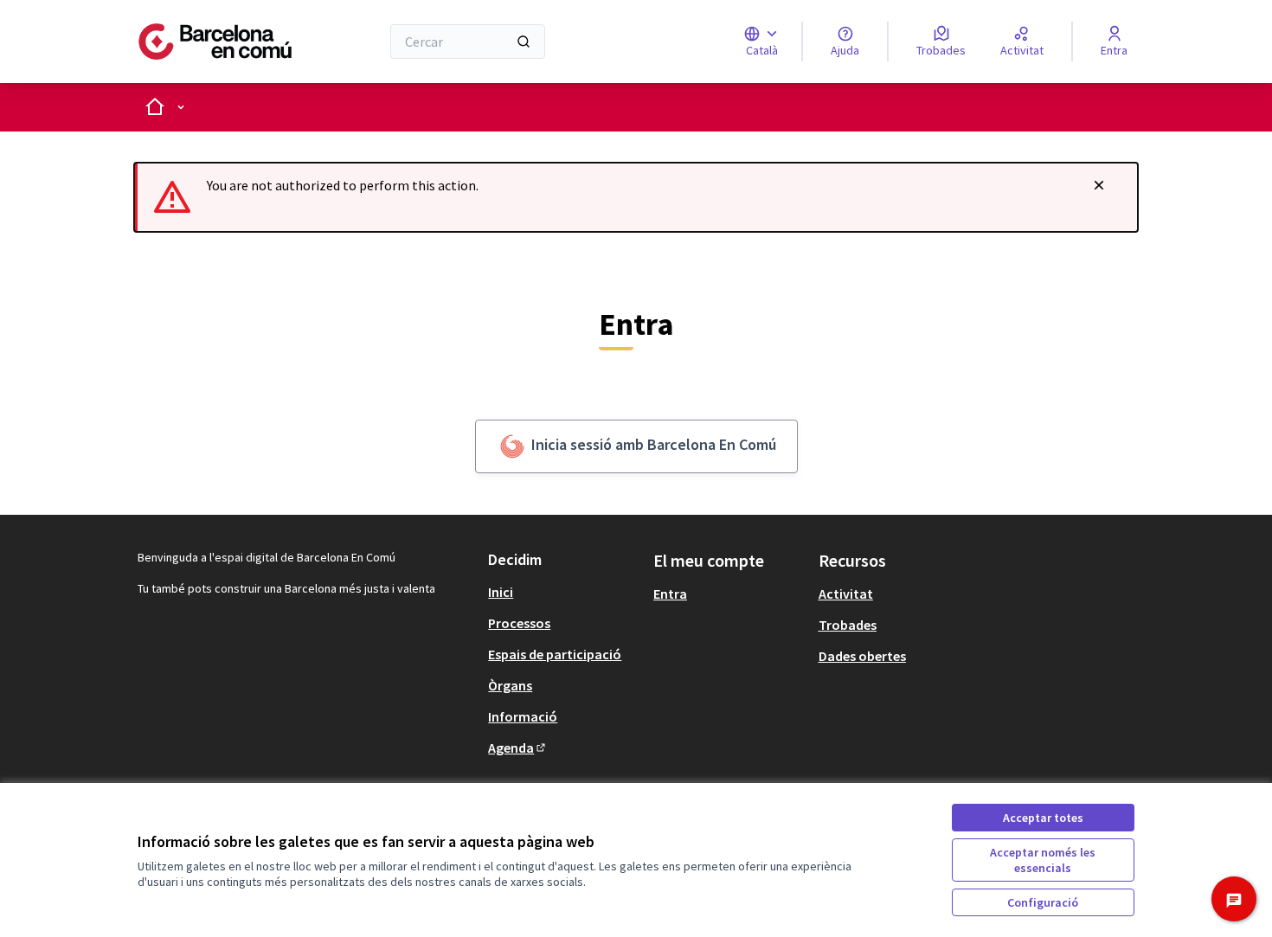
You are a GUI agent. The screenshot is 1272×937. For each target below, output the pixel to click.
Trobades (848, 624)
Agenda (518, 747)
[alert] (636, 197)
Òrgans (510, 685)
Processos (519, 623)
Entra (670, 593)
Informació (522, 716)
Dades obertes (862, 655)
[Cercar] (523, 41)
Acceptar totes (1043, 817)
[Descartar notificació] (1099, 185)
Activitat (846, 593)
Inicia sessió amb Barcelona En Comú (652, 444)
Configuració (1042, 902)
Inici (500, 591)
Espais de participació (554, 654)
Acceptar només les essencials (1042, 860)
